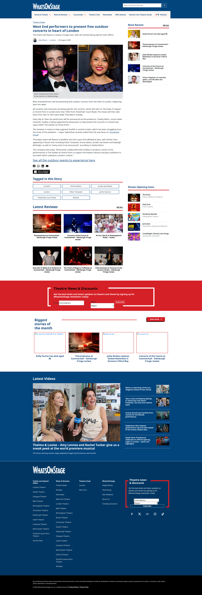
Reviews (59, 490)
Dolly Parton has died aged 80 (50, 357)
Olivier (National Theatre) (153, 197)
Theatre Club (94, 15)
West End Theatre (63, 499)
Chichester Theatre (40, 510)
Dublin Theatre (39, 492)
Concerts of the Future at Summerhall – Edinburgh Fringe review (152, 358)
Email (56, 303)
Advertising (106, 490)
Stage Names (107, 485)
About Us (106, 499)
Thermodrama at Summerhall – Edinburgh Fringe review (84, 358)
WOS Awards (120, 15)
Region (93, 302)
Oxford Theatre (62, 554)
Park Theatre (148, 207)
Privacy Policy (73, 587)
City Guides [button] (78, 15)
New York (83, 490)
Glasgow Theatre (39, 496)
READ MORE (155, 319)
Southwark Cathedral (151, 236)
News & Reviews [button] (61, 15)
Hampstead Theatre (150, 216)
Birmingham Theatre (41, 506)
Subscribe (120, 302)
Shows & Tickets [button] (41, 15)
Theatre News (39, 22)
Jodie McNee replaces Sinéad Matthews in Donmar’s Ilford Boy (118, 358)
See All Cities (38, 540)
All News (59, 566)
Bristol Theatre (62, 517)
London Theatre (39, 487)
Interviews (60, 494)
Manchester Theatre (41, 529)
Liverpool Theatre (40, 524)
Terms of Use (84, 587)
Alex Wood (43, 40)
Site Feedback (107, 494)
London (53, 40)
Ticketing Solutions (109, 504)
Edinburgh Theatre (40, 515)
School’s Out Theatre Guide (140, 15)
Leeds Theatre (38, 519)
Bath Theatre (38, 501)
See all (166, 25)
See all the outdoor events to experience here (64, 160)
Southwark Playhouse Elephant (155, 226)
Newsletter (107, 15)
